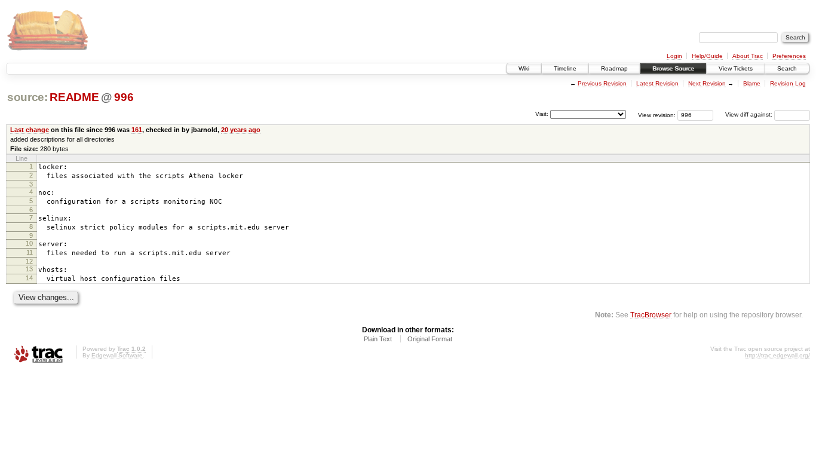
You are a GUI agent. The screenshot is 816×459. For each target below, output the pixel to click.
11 (29, 252)
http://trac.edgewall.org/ (777, 355)
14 (29, 277)
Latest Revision (657, 83)
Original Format (429, 338)
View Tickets (736, 68)
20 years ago (240, 129)
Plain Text (378, 338)
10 (29, 243)
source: (27, 97)
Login (674, 56)
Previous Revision (602, 83)
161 (136, 129)
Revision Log (788, 83)
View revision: (657, 114)
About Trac (747, 56)
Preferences (789, 56)
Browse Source (673, 68)
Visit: (541, 114)
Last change (29, 129)
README (74, 97)
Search (787, 68)
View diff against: (749, 114)
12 (29, 261)
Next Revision (707, 83)
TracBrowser (650, 315)
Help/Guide (707, 56)
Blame (751, 83)
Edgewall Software (117, 355)
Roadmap (614, 68)
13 (29, 269)
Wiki (524, 68)
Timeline (565, 68)
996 (123, 97)
